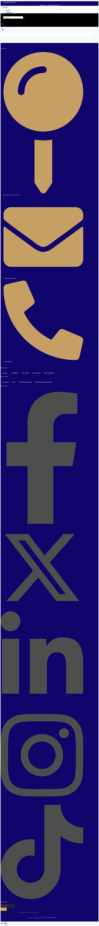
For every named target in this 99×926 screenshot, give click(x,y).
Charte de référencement (25, 382)
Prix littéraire (8, 19)
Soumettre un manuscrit (53, 5)
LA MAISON (8, 12)
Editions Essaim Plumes (39, 917)
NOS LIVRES (8, 22)
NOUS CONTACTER (10, 26)
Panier (13, 382)
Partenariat (42, 5)
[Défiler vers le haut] (2, 923)
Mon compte (5, 382)
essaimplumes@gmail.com (9, 2)
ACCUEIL (8, 10)
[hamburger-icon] (60, 9)
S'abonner (3, 909)
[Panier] (2, 25)
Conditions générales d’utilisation (43, 382)
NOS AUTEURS (9, 24)
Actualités (7, 15)
